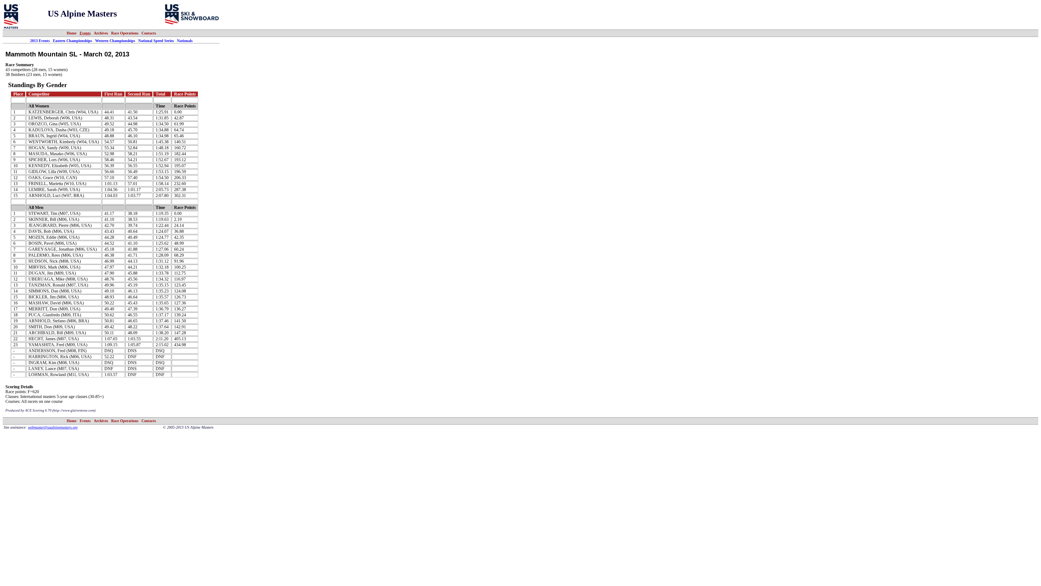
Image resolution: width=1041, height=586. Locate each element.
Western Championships (115, 41)
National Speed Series (156, 41)
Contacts (149, 33)
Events (85, 33)
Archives (101, 33)
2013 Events (40, 41)
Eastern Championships (72, 41)
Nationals (184, 41)
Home (71, 33)
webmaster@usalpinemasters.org (53, 427)
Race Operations (124, 33)
